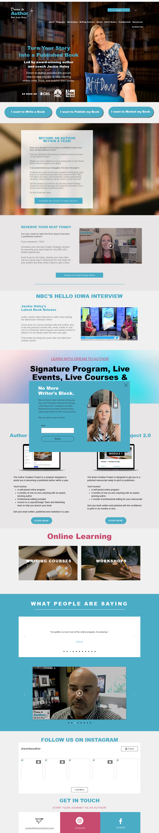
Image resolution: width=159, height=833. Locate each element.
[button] (126, 385)
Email (43, 425)
